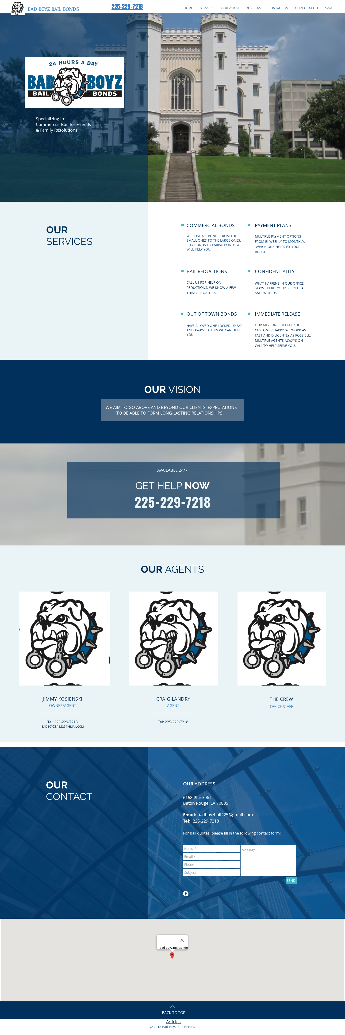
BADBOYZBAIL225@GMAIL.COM (63, 726)
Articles (173, 1021)
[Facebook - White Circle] (185, 893)
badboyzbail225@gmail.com (225, 814)
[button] (53, 8)
